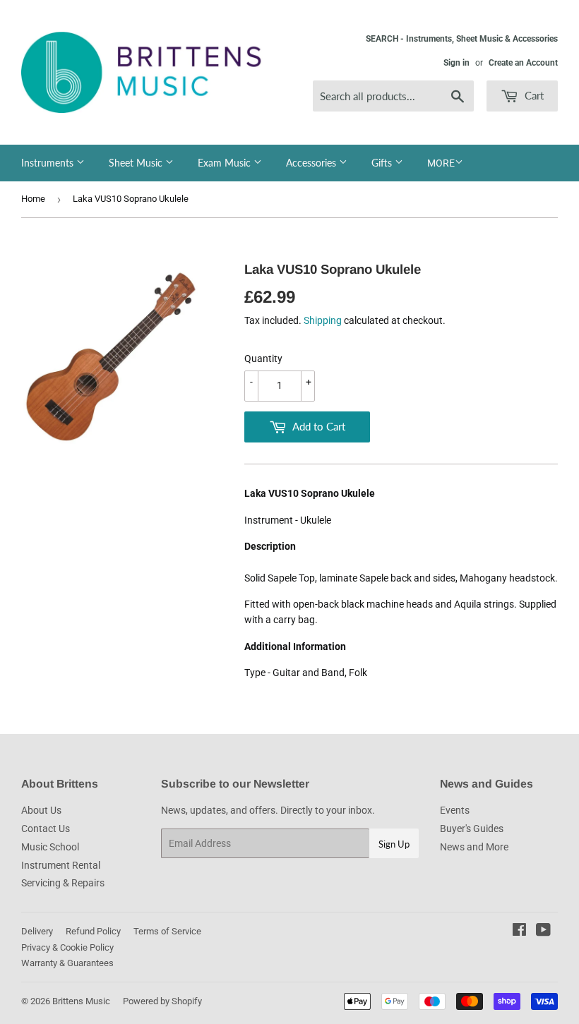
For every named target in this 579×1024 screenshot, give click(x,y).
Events (455, 810)
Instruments (48, 163)
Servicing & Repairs (63, 883)
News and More (474, 847)
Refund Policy (93, 931)
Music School (50, 847)
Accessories (312, 163)
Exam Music (225, 163)
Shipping (323, 320)
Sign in (456, 63)
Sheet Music (137, 163)
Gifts (383, 163)
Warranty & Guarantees (67, 963)
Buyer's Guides (471, 828)
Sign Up (394, 844)
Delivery (37, 931)
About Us (41, 810)
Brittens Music (81, 1001)
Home (33, 198)
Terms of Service (167, 931)
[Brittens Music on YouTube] (543, 931)
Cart (533, 95)
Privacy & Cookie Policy (67, 947)
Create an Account (523, 63)
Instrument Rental (60, 865)
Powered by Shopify (162, 1001)
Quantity (263, 358)
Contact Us (45, 828)
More (441, 163)
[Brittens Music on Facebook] (519, 931)
